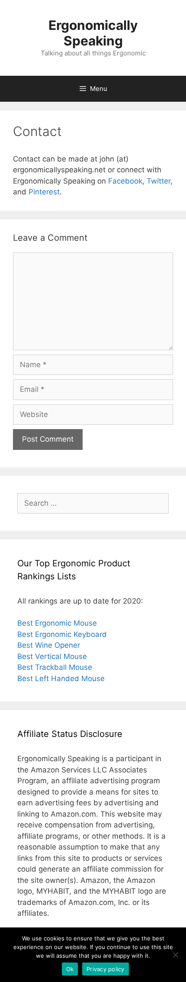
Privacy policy (106, 969)
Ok (70, 969)
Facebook (125, 181)
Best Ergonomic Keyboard (62, 634)
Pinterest (44, 191)
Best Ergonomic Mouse (57, 623)
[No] (175, 954)
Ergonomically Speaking (93, 32)
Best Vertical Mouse (52, 656)
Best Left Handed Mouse (61, 678)
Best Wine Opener (48, 645)
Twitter (158, 181)
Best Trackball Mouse (54, 667)
